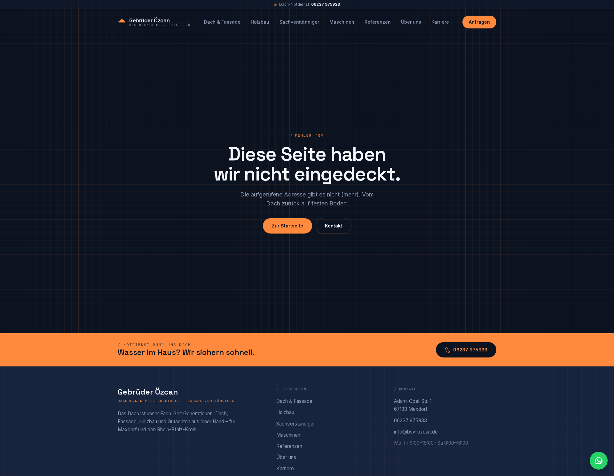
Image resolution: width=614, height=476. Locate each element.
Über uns (411, 22)
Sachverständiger (299, 22)
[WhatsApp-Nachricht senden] (599, 461)
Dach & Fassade (222, 22)
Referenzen (378, 22)
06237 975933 (325, 4)
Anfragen (479, 22)
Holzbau (260, 22)
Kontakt (333, 225)
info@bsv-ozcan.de (416, 432)
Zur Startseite (287, 225)
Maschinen (341, 22)
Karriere (440, 22)
